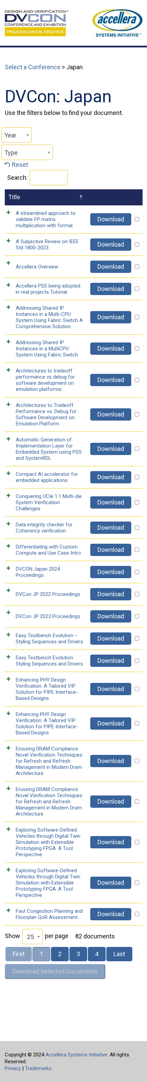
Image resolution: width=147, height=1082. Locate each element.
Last (119, 953)
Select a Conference (33, 67)
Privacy (13, 1068)
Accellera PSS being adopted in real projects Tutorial (48, 289)
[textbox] (16, 135)
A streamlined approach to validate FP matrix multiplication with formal (46, 219)
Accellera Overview (37, 267)
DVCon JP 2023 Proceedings (48, 616)
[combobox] (16, 135)
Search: (17, 177)
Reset (20, 164)
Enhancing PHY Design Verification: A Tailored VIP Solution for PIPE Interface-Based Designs (47, 689)
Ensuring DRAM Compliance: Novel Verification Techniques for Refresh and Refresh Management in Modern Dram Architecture (49, 761)
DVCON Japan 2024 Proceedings (38, 572)
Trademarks (38, 1068)
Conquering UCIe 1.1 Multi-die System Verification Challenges (49, 502)
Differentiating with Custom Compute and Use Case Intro (48, 550)
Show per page (36, 936)
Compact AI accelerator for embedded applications (47, 477)
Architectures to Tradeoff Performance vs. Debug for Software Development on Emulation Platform (46, 414)
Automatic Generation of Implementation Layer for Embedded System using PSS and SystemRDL (49, 449)
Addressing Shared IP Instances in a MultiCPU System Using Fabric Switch (47, 348)
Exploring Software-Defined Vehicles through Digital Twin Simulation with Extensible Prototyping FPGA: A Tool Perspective (48, 842)
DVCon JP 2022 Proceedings (48, 594)
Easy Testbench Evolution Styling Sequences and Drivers (49, 661)
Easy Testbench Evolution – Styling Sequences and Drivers (49, 638)
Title (14, 197)
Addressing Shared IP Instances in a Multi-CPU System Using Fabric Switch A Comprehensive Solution (49, 317)
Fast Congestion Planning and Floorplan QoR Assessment (49, 914)
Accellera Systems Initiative (76, 1055)
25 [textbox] (30, 936)
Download (110, 219)
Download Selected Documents (55, 971)
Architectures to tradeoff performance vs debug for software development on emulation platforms (45, 380)
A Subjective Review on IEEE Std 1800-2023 (47, 244)
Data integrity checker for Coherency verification (44, 528)
